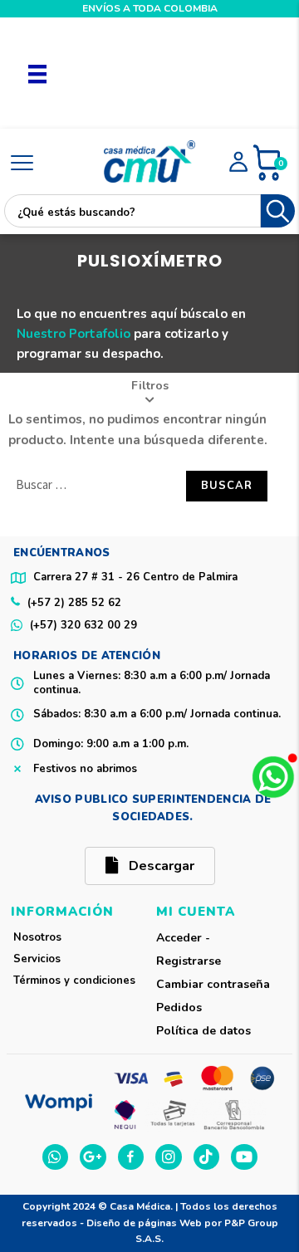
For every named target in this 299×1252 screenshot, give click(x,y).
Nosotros (37, 937)
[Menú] (37, 73)
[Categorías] (22, 163)
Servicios (37, 958)
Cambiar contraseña (213, 984)
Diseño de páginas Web (145, 1223)
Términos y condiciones (74, 980)
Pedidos (179, 1007)
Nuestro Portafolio (73, 333)
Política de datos (203, 1031)
